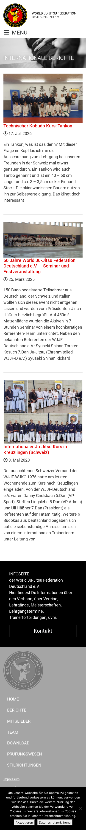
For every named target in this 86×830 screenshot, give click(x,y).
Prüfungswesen (24, 754)
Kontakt (43, 631)
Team (12, 732)
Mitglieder (19, 721)
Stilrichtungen (24, 765)
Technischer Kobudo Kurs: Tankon (37, 126)
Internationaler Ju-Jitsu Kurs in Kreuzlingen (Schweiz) (35, 449)
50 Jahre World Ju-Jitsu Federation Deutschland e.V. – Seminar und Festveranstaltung (39, 266)
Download (18, 743)
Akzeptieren (24, 822)
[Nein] (80, 808)
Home (13, 699)
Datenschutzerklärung (55, 822)
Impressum (11, 779)
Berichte (16, 710)
